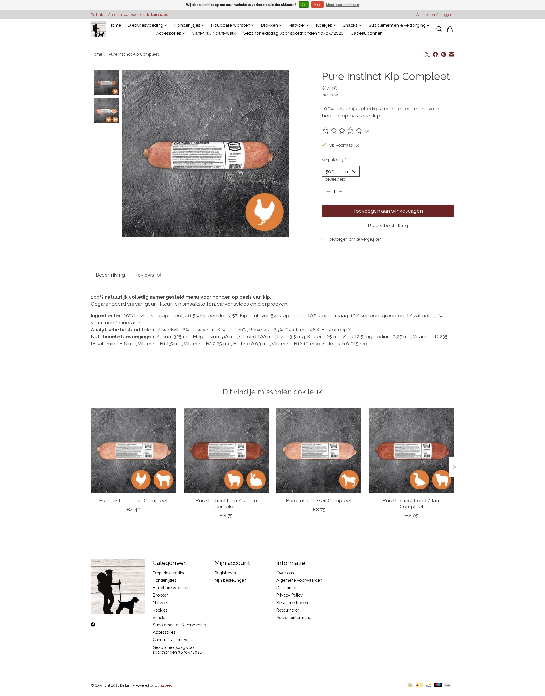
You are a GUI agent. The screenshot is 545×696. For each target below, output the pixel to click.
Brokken (161, 595)
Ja (304, 5)
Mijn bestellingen (230, 580)
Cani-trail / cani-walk (214, 33)
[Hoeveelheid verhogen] (341, 191)
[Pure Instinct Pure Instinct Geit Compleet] (318, 450)
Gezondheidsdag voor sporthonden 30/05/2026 (293, 33)
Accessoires (164, 632)
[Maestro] (438, 685)
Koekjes (160, 610)
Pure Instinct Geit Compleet (319, 500)
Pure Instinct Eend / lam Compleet (412, 503)
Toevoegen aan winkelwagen (388, 211)
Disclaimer (286, 587)
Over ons (285, 572)
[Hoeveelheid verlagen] (328, 191)
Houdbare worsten (170, 587)
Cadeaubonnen (367, 33)
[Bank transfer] (447, 685)
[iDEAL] (419, 685)
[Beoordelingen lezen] (342, 130)
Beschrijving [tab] (110, 275)
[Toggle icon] (439, 29)
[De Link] (98, 29)
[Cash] (410, 685)
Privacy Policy (289, 595)
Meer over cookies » (342, 5)
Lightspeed (164, 685)
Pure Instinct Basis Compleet (133, 500)
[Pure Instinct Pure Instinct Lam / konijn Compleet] (226, 450)
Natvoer (160, 602)
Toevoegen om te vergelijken (354, 239)
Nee (317, 5)
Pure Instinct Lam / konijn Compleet (226, 503)
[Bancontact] (428, 685)
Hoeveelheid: (334, 179)
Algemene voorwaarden (299, 580)
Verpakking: (334, 159)
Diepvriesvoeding (169, 572)
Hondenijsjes (164, 580)
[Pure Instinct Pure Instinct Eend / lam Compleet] (411, 450)
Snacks (159, 617)
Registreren (225, 572)
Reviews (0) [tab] (147, 275)
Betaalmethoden (292, 602)
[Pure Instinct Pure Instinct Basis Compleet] (133, 450)
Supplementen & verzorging (179, 624)
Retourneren (288, 610)
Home (115, 25)
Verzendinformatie (293, 617)
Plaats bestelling (388, 225)
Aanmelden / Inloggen (434, 15)
